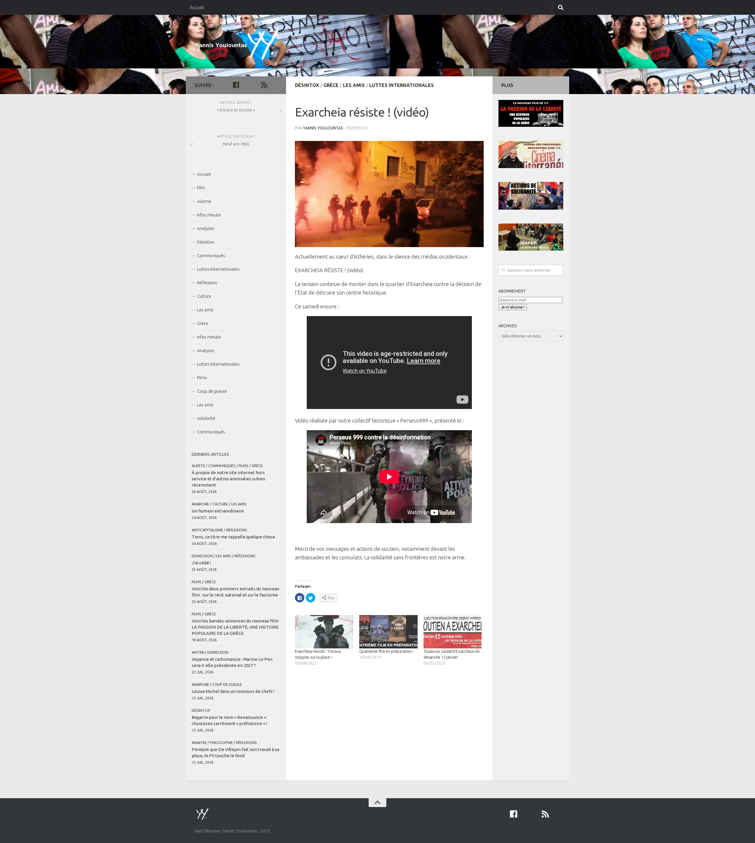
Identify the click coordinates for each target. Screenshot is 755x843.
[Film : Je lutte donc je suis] (254, 84)
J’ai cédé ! (201, 562)
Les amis (354, 85)
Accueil (197, 7)
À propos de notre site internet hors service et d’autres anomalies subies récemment (228, 478)
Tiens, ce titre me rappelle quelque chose (233, 536)
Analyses (205, 228)
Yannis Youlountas (323, 128)
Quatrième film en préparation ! (386, 651)
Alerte (198, 466)
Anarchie (200, 504)
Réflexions (207, 282)
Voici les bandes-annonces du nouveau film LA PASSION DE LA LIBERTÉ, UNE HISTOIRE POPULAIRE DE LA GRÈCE (235, 627)
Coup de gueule (212, 391)
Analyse (199, 743)
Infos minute (209, 214)
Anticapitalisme (207, 530)
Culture (204, 296)
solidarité (206, 418)
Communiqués (211, 255)
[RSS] (264, 84)
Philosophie (221, 743)
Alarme (204, 201)
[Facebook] (235, 84)
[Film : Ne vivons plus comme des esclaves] (245, 84)
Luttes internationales (401, 85)
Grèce (331, 85)
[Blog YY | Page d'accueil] (239, 45)
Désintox (307, 85)
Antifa (198, 652)
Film (201, 187)
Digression (202, 556)
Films (202, 377)
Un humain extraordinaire (218, 510)
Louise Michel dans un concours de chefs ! (233, 691)
